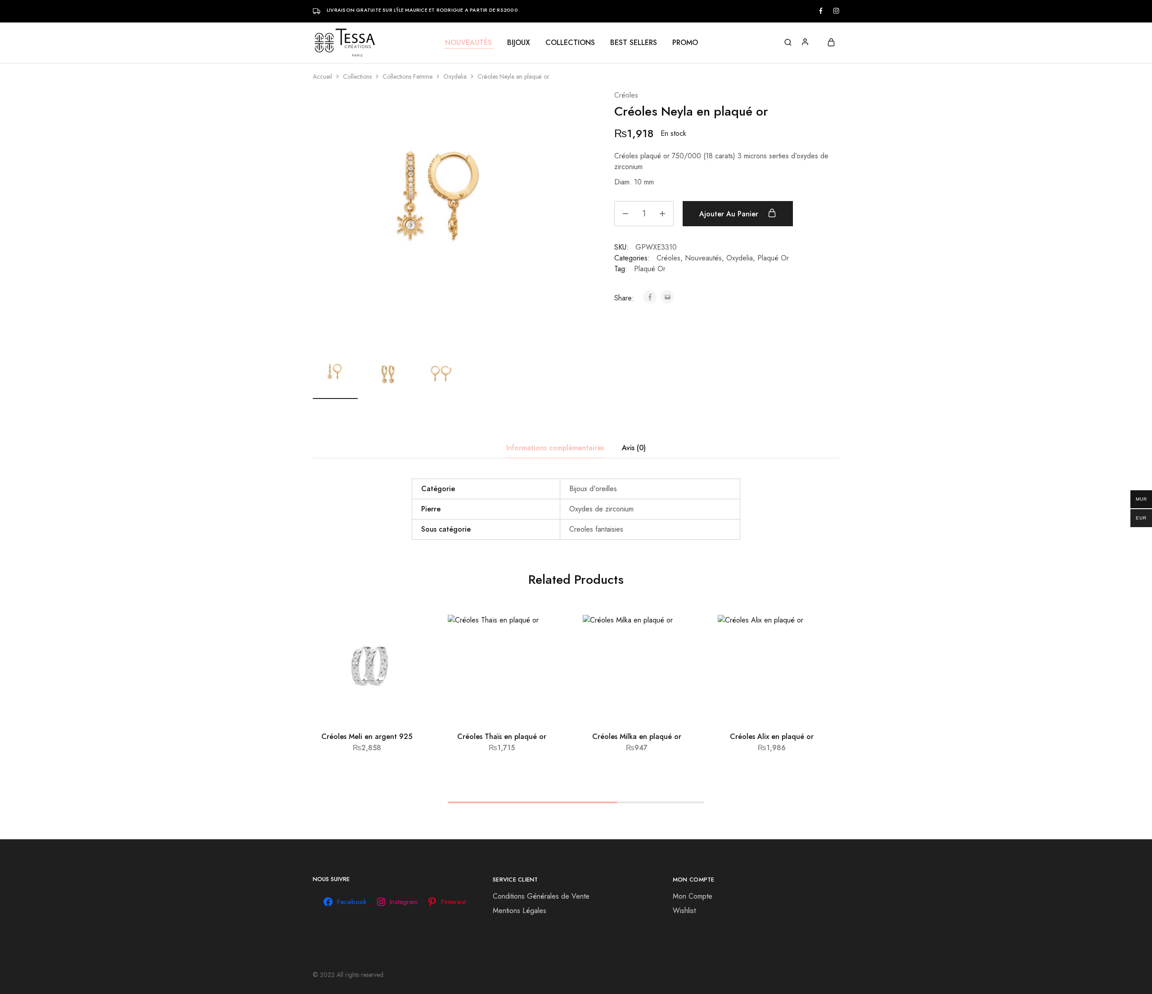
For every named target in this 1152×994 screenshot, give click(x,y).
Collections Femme (407, 76)
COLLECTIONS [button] (570, 43)
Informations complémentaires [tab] (555, 448)
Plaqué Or (773, 258)
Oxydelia (455, 76)
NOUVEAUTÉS (468, 43)
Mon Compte (692, 896)
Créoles (626, 95)
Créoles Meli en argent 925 (366, 736)
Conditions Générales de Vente (541, 896)
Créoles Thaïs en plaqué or (501, 736)
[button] (367, 718)
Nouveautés (703, 258)
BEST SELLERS (633, 43)
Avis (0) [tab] (634, 448)
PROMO (685, 43)
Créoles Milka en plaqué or (636, 736)
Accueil (322, 76)
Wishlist (684, 910)
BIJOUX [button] (518, 43)
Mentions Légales (519, 910)
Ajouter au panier (729, 214)
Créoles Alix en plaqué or (772, 736)
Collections (357, 76)
